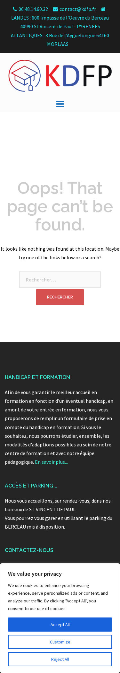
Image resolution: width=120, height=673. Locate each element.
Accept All (60, 624)
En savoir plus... (51, 462)
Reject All (60, 659)
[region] (60, 618)
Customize (60, 642)
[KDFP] (59, 75)
